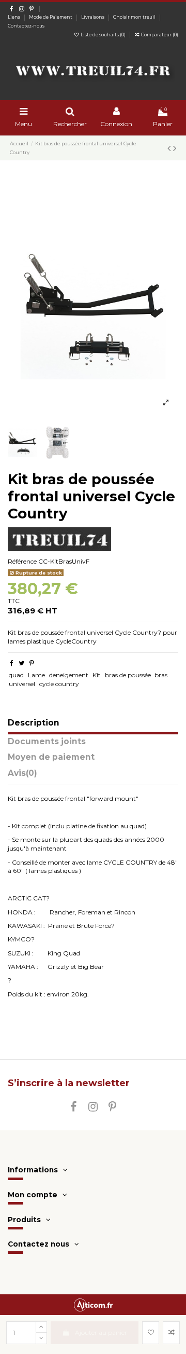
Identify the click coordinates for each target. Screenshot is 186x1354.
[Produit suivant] (174, 148)
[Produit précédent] (170, 148)
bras (160, 675)
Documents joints (47, 741)
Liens (14, 17)
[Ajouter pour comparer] (171, 1332)
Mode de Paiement (51, 17)
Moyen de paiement (51, 757)
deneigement (68, 675)
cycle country (59, 684)
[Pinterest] (31, 663)
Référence (22, 561)
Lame (36, 675)
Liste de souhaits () (103, 34)
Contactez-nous (26, 26)
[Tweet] (21, 663)
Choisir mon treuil (135, 17)
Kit (96, 675)
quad (16, 675)
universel (22, 684)
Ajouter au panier (101, 1332)
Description (33, 723)
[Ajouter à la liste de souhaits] (150, 1332)
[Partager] (11, 663)
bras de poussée (128, 675)
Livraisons (93, 17)
